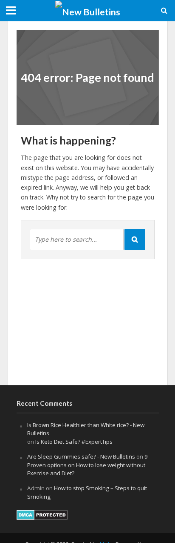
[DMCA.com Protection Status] (42, 514)
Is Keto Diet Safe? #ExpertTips (74, 441)
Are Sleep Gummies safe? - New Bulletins (81, 456)
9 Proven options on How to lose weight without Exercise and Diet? (87, 465)
